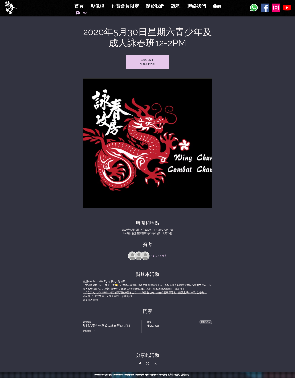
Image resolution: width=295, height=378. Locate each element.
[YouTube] (287, 8)
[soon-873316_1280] (254, 8)
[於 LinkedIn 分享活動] (155, 363)
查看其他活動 (147, 63)
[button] (126, 6)
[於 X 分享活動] (147, 363)
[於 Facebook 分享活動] (140, 363)
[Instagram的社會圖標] (276, 8)
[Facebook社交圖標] (265, 8)
